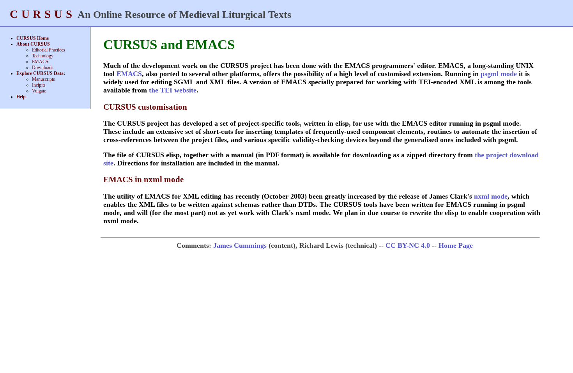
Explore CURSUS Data (40, 73)
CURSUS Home (32, 38)
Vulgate (39, 91)
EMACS (40, 61)
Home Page (456, 245)
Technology (42, 56)
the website (172, 90)
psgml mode (499, 74)
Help (21, 96)
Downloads (42, 67)
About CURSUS (33, 44)
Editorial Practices (48, 50)
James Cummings (240, 245)
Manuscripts (43, 79)
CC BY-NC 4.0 (408, 245)
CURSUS (42, 14)
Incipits (39, 85)
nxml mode (491, 196)
